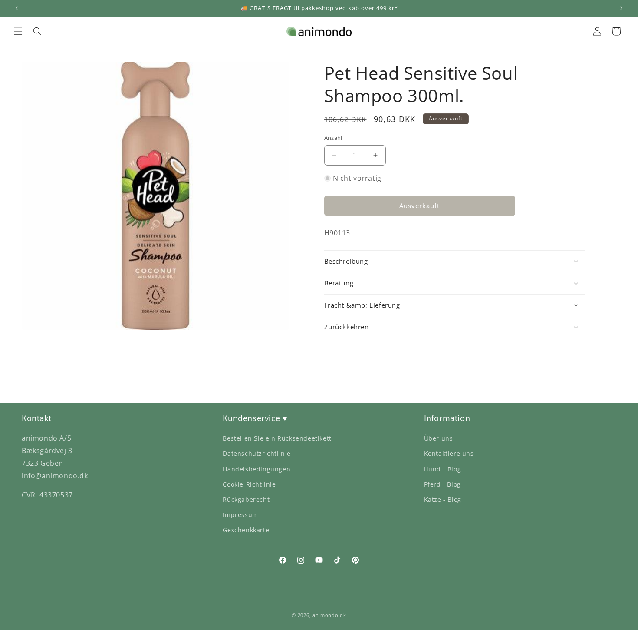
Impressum (240, 515)
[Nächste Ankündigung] (621, 8)
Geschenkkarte (246, 530)
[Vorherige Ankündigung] (16, 8)
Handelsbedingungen (256, 469)
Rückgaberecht (246, 499)
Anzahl (333, 138)
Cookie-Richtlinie (249, 484)
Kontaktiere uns (449, 453)
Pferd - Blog (442, 484)
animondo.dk (329, 615)
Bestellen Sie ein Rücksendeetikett (277, 438)
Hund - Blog (442, 469)
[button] (18, 31)
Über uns (438, 438)
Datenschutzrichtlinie (257, 453)
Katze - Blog (442, 499)
